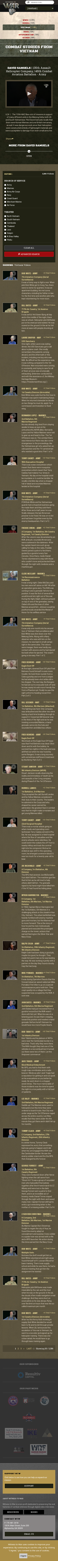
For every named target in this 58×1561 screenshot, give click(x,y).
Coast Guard (12, 198)
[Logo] (46, 86)
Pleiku (9, 240)
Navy (9, 195)
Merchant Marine (14, 202)
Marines (10, 188)
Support (29, 1486)
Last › (30, 1348)
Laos (9, 230)
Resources (13, 1512)
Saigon (10, 233)
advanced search (30, 254)
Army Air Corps (13, 192)
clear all (29, 248)
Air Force (11, 205)
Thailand (10, 226)
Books (34, 1512)
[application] (29, 93)
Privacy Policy (34, 1555)
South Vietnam (13, 219)
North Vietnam (13, 216)
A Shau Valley (13, 236)
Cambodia (11, 223)
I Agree (23, 1556)
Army (9, 185)
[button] (29, 94)
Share (8, 139)
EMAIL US (29, 1534)
